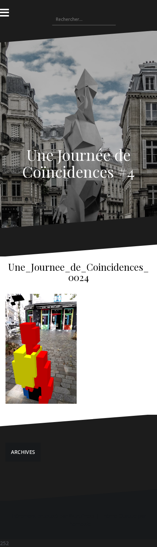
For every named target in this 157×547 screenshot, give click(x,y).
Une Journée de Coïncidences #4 (78, 163)
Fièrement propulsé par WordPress (53, 515)
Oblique (128, 515)
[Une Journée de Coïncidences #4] (78, 106)
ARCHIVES (23, 451)
